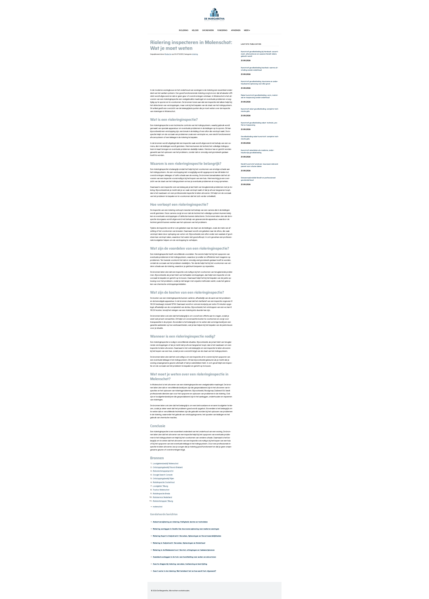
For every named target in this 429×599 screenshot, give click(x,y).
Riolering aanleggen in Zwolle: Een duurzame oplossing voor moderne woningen (186, 528)
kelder (195, 30)
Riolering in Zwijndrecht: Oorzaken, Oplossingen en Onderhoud (179, 543)
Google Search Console (162, 475)
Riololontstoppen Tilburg (163, 501)
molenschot (157, 507)
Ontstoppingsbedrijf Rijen (163, 478)
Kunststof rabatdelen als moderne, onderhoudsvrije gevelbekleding (257, 151)
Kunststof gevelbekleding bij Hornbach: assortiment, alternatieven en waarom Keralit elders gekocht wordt (259, 54)
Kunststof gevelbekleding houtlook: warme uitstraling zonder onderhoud (259, 68)
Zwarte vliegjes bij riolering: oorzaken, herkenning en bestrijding (180, 564)
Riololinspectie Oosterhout (164, 482)
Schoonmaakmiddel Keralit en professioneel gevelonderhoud (258, 178)
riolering (183, 30)
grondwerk (208, 30)
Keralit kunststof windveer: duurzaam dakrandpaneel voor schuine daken (260, 165)
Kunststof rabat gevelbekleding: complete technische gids (260, 110)
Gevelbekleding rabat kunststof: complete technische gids (260, 137)
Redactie (168, 54)
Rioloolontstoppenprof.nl (163, 471)
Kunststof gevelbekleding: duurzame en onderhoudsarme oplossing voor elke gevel (259, 82)
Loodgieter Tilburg (160, 486)
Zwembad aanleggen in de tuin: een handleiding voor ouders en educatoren (184, 557)
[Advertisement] (192, 73)
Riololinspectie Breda (161, 494)
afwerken (235, 30)
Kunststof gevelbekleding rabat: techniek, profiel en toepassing (259, 123)
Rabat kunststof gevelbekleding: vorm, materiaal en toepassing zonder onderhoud (259, 96)
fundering (222, 30)
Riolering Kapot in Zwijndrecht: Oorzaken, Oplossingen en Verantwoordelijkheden (187, 536)
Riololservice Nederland (162, 497)
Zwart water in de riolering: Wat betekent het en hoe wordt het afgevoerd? (184, 571)
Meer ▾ (247, 30)
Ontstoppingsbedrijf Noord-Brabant (168, 467)
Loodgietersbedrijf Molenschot (165, 463)
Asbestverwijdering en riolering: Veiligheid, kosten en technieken (180, 521)
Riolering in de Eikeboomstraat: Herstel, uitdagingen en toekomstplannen (183, 550)
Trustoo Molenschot (161, 490)
